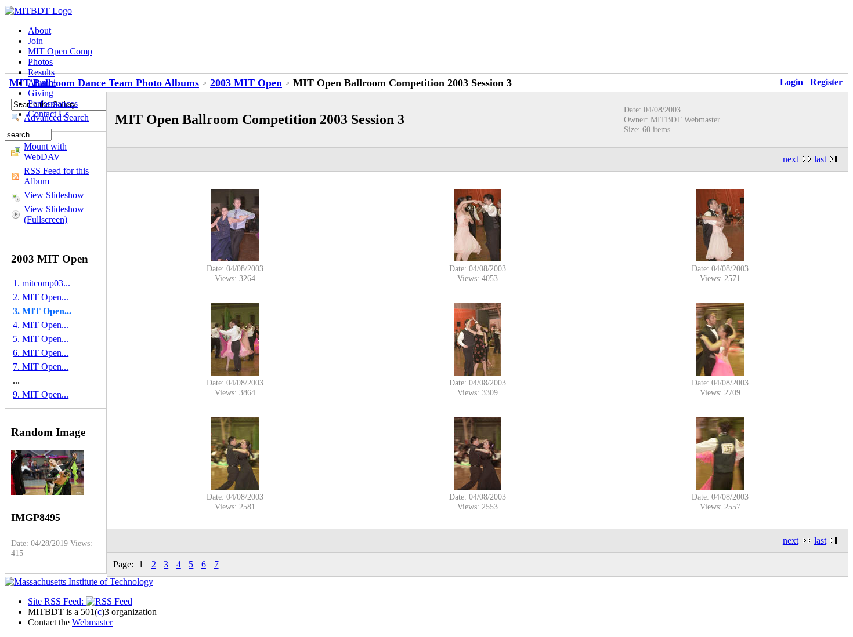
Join (35, 41)
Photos (40, 62)
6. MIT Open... (40, 353)
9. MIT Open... (40, 394)
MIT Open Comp (60, 51)
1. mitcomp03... (41, 283)
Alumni (42, 83)
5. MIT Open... (40, 339)
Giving (40, 93)
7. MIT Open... (40, 367)
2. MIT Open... (40, 297)
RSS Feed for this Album (56, 176)
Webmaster (92, 622)
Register (826, 82)
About (39, 30)
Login (791, 82)
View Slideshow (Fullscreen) (54, 214)
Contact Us (48, 114)
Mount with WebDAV (45, 151)
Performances (53, 103)
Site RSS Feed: (57, 601)
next (790, 159)
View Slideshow (54, 195)
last (820, 159)
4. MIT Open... (40, 325)
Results (41, 72)
